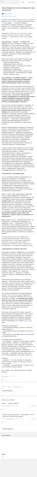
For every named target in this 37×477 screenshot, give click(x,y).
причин (10, 21)
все (3, 387)
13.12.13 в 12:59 (15, 405)
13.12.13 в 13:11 (19, 418)
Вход (22, 2)
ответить (33, 405)
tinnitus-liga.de (8, 13)
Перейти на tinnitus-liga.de (9, 16)
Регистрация (31, 2)
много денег (28, 320)
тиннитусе (25, 19)
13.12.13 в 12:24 (13, 376)
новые (9, 387)
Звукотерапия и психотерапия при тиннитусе (18, 9)
